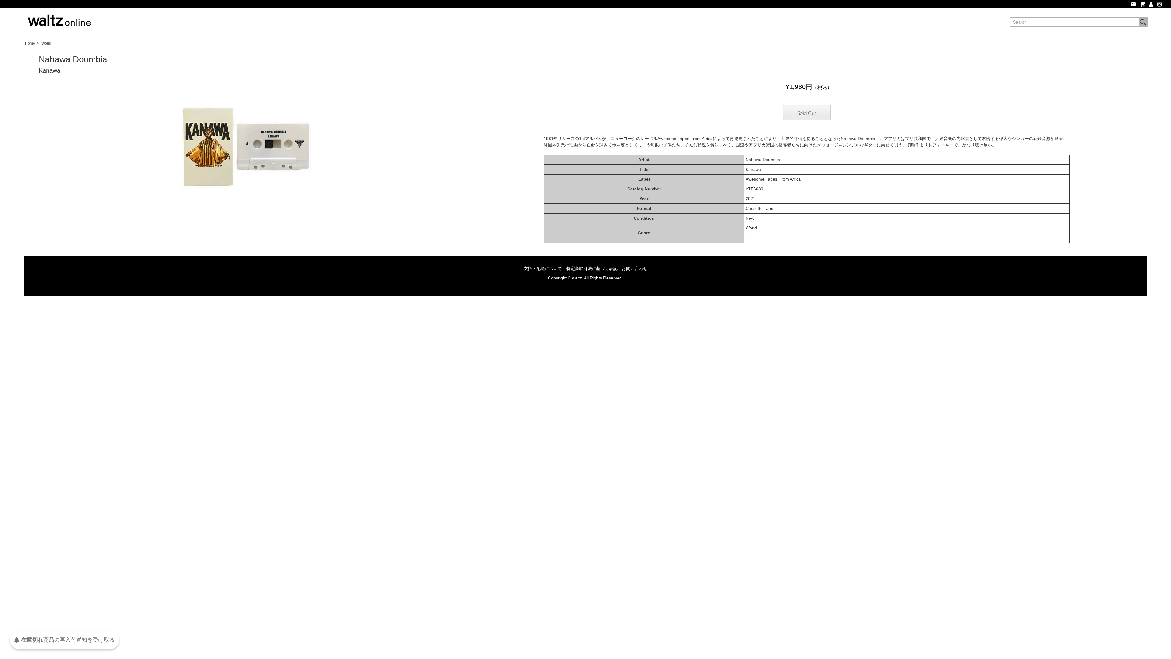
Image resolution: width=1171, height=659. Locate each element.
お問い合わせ (634, 268)
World (46, 43)
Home (30, 43)
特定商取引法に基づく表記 (592, 268)
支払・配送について (543, 268)
